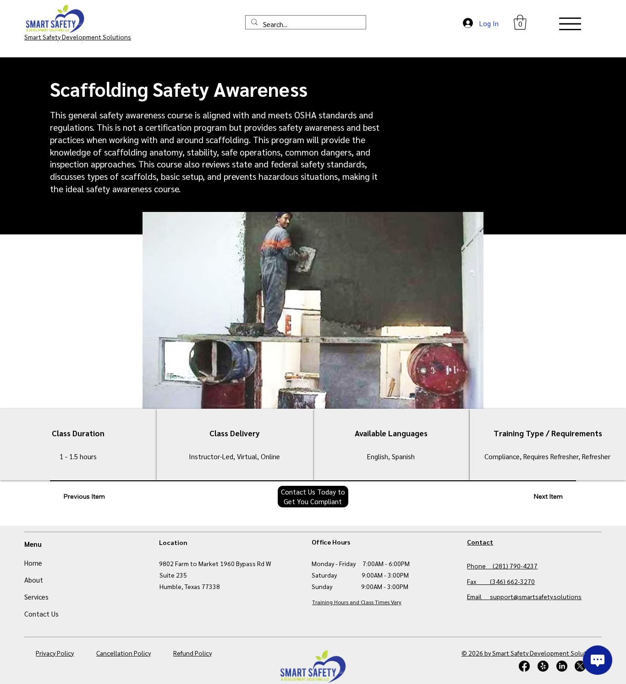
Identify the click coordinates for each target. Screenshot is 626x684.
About (33, 579)
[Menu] (570, 24)
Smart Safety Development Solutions (77, 37)
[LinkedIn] (561, 666)
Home (33, 562)
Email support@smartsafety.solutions (524, 596)
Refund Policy (192, 653)
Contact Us (41, 613)
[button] (520, 22)
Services (36, 596)
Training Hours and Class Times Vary (356, 602)
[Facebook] (524, 666)
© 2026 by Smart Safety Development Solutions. (531, 653)
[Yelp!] (543, 666)
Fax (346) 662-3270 (501, 581)
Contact (480, 542)
